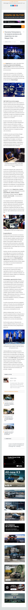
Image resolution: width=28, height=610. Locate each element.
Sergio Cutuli (8, 41)
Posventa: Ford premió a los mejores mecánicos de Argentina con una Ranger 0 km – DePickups (16, 445)
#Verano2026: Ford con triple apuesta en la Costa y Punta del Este (8, 418)
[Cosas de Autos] (14, 15)
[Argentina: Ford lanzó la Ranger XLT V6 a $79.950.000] (8, 427)
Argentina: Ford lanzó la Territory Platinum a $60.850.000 (9, 404)
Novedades (22, 41)
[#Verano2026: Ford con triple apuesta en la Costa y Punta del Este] (8, 411)
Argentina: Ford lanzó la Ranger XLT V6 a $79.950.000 (9, 433)
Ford (4, 63)
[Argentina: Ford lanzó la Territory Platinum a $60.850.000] (8, 398)
